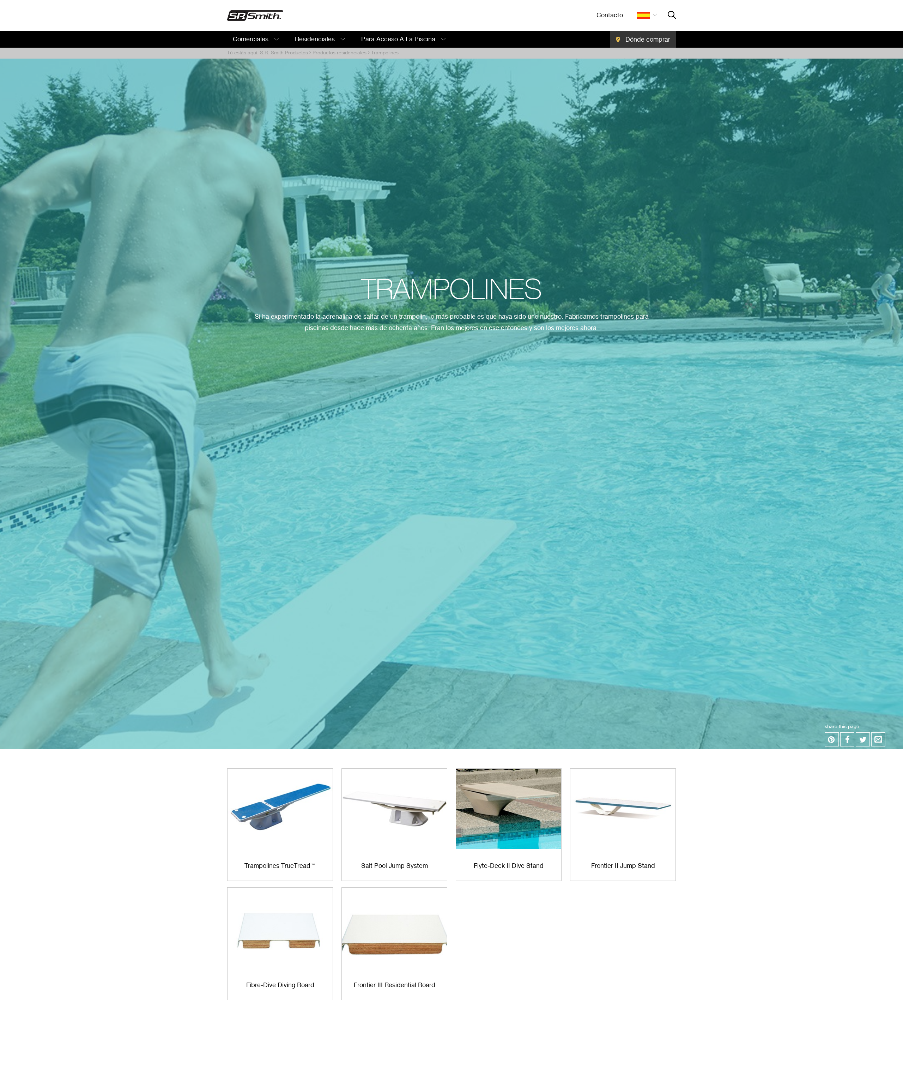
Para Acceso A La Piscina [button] (399, 39)
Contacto (609, 15)
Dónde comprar (647, 40)
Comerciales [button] (251, 39)
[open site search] (672, 15)
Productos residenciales (339, 52)
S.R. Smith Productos (284, 52)
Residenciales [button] (316, 39)
